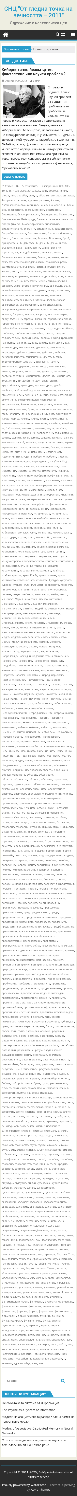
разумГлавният (53, 1050)
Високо (6, 271)
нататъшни (31, 689)
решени (23, 1073)
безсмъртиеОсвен (28, 214)
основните (35, 817)
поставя (32, 888)
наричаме (57, 675)
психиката (37, 1016)
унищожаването (29, 1282)
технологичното (27, 1254)
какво (19, 518)
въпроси (41, 314)
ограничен (60, 779)
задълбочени (45, 433)
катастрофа (8, 523)
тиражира (49, 1254)
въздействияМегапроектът (17, 290)
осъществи (36, 822)
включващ (8, 276)
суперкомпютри (46, 1187)
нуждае (19, 760)
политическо (9, 879)
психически (8, 1021)
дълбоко (7, 390)
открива (46, 827)
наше (15, 703)
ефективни (32, 414)
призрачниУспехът (25, 955)
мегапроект (50, 603)
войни (52, 276)
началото (34, 698)
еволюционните (46, 390)
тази (46, 1235)
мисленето (52, 622)
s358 (31, 195)
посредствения (65, 884)
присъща (21, 969)
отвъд (51, 822)
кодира (12, 537)
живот (53, 418)
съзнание (50, 1206)
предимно (66, 917)
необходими (63, 732)
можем (53, 637)
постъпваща (58, 898)
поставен (7, 888)
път (57, 1026)
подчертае (43, 869)
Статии (9, 186)
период (34, 846)
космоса (25, 570)
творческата (49, 1240)
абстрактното (47, 195)
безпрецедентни (34, 209)
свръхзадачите (62, 1111)
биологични (27, 228)
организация (9, 803)
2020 (37, 190)
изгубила (55, 461)
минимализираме (12, 622)
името (23, 490)
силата (31, 1126)
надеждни (25, 656)
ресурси (44, 1069)
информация (57, 509)
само (23, 1088)
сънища (65, 1211)
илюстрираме (44, 485)
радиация (58, 1031)
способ (41, 1159)
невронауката (10, 717)
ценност (40, 1335)
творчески (64, 1240)
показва (37, 874)
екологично (9, 399)
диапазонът (43, 361)
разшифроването (12, 1054)
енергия (21, 409)
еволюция (64, 390)
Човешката (39, 1354)
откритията (8, 831)
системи (62, 1130)
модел (5, 637)
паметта (6, 846)
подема (68, 855)
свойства (30, 1111)
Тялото (51, 1268)
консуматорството (33, 561)
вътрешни (16, 319)
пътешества (67, 1026)
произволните (29, 998)
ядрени (18, 1363)
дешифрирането (12, 361)
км (39, 532)
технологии (9, 1254)
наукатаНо (57, 689)
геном (66, 323)
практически (9, 907)
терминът (51, 1249)
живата (25, 418)
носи (56, 755)
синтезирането (11, 1130)
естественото (58, 409)
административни (38, 200)
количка (24, 542)
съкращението (44, 1211)
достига (6, 376)
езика (53, 395)
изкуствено (24, 471)
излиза (36, 471)
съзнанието (65, 1206)
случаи (42, 1145)
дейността (34, 352)
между (70, 608)
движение (42, 347)
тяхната (61, 1268)
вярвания (40, 319)
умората (49, 1278)
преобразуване (23, 936)
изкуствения (9, 471)
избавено (39, 456)
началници (64, 694)
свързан (6, 1116)
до (45, 366)
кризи (61, 575)
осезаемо (63, 808)
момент (43, 641)
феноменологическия (15, 1301)
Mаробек (22, 195)
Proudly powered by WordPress (24, 1485)
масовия (32, 599)
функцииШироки (12, 1320)
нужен (28, 760)
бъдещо (52, 243)
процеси (7, 1012)
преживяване (10, 931)
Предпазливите (24, 922)
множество (47, 632)
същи (53, 1230)
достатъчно (60, 371)
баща (70, 205)
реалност (48, 1059)
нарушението (35, 679)
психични (38, 1021)
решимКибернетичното (55, 1078)
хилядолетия (9, 1330)
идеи (41, 452)
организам (32, 798)
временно (17, 281)
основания (56, 812)
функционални (52, 1320)
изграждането (40, 461)
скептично (8, 1135)
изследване (8, 485)
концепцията (50, 566)
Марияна (20, 599)
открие (57, 827)
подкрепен (21, 860)
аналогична (58, 205)
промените (58, 998)
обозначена (61, 770)
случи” (5, 1149)
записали (57, 437)
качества (28, 523)
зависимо (27, 428)
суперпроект (52, 1192)
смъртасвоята (53, 1149)
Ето (22, 414)
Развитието (20, 1040)
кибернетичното (12, 532)
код (4, 537)
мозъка (6, 641)
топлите (12, 1259)
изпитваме (8, 480)
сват (62, 1102)
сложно (64, 1140)
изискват (29, 466)
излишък (63, 471)
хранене (45, 1330)
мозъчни (17, 641)
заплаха (68, 437)
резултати (7, 1069)
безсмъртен (53, 209)
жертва (15, 418)
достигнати (48, 376)
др (19, 380)
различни (63, 1040)
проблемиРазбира (59, 979)
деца (58, 357)
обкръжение (20, 770)
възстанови (50, 309)
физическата (65, 1301)
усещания (25, 1287)
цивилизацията (28, 1339)
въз (52, 285)
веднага (35, 252)
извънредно (22, 461)
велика (58, 252)
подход (6, 869)
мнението (49, 627)
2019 (30, 190)
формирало (46, 1311)
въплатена (64, 309)
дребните (28, 380)
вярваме (29, 319)
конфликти (17, 566)
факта (68, 1292)
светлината (8, 1107)
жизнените (40, 423)
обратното (18, 774)
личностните (25, 589)
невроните (56, 717)
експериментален (28, 399)
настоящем (8, 684)
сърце (5, 1221)
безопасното (15, 209)
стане (46, 1168)
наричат (20, 679)
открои (31, 831)
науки (68, 689)
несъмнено (8, 746)
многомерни (32, 632)
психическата (52, 1016)
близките (65, 233)
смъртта (67, 1149)
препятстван (50, 941)
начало (23, 698)
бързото (7, 247)
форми (33, 1311)
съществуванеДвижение (34, 1230)
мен (25, 613)
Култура (53, 580)
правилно (53, 903)
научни (28, 694)
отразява (7, 841)
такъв (14, 1240)
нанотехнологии (12, 670)
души (49, 385)
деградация (9, 352)
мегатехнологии (11, 608)
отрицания (36, 841)
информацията (11, 513)
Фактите (15, 1297)
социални (52, 1154)
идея (19, 456)
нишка (68, 751)
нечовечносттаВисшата (31, 746)
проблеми (40, 979)
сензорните (37, 1121)
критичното (9, 580)
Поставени (20, 888)
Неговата (28, 722)
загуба (50, 428)
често (54, 1344)
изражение (52, 480)
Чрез (64, 1354)
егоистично (9, 395)
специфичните (10, 1159)
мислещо (65, 622)
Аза (57, 200)
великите (19, 257)
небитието (8, 708)
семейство (22, 1121)
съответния (42, 1216)
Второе (26, 285)
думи (24, 385)
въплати (6, 314)
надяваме (56, 656)
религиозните (29, 1069)
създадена (36, 1202)
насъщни (7, 689)
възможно (8, 295)
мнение (37, 627)
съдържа (50, 1197)
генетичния (54, 323)
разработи (51, 1045)
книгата (46, 532)
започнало (8, 442)
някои (47, 760)
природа (68, 964)
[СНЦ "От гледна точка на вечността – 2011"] (5, 34)
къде (27, 584)
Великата (7, 257)
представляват (43, 926)
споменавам (28, 1159)
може (44, 637)
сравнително (40, 1164)
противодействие (12, 1007)
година (6, 338)
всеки (33, 281)
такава (60, 1235)
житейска (54, 423)
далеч (59, 342)
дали (67, 342)
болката (43, 238)
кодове (22, 537)
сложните (52, 1140)
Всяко (17, 285)
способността (23, 1164)
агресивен (20, 200)
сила (22, 1126)
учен (48, 1292)
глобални (7, 333)
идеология (8, 456)
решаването (9, 1073)
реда (37, 1064)
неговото (62, 722)
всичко (52, 281)
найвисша (57, 660)
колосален (37, 542)
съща (61, 1221)
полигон (61, 874)
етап (69, 409)
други (53, 380)
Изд (64, 461)
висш (15, 271)
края (26, 575)
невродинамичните (41, 713)
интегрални (34, 499)
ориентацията (27, 808)
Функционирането (13, 1325)
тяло (43, 1268)
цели (31, 1335)
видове (51, 266)
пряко (5, 1016)
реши (35, 1078)
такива (69, 1235)
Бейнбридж (28, 219)
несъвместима (55, 741)
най (66, 656)
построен (66, 893)
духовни (40, 385)
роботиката (25, 1083)
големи (26, 338)
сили (39, 1126)
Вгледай (25, 252)
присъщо (34, 969)
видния (41, 266)
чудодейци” (22, 1358)
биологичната (10, 228)
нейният (34, 727)
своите (20, 1111)
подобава (50, 860)
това (64, 1254)
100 (67, 186)
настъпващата (41, 684)
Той (4, 1259)
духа (30, 385)
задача (6, 433)
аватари (61, 195)
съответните (27, 1216)
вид (25, 266)
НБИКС (24, 703)
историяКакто (42, 513)
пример (57, 955)
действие (60, 352)
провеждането (41, 983)
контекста (51, 561)
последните (35, 884)
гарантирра (9, 323)
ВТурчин (37, 285)
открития (67, 827)
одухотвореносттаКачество (30, 784)
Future (63, 190)
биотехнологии (37, 233)
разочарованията (12, 1045)
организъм (55, 803)
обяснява (46, 779)
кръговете (42, 580)
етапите (14, 414)
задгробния (28, 433)
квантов (65, 523)
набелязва (52, 651)
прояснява (46, 1012)
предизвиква (33, 917)
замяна (35, 437)
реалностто (62, 1059)
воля (60, 276)
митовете (25, 627)
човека (34, 1349)
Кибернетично (52, 528)
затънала (31, 442)
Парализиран (21, 846)
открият (21, 831)
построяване (42, 898)
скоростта (30, 1135)
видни (32, 266)
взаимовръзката (11, 266)
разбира (33, 1035)
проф (44, 1007)
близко (6, 238)
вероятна (53, 257)
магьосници (42, 594)
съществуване (10, 1230)
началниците (9, 698)
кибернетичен (10, 528)
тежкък (20, 1244)
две (15, 347)
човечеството (58, 1349)
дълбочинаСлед (23, 390)
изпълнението (35, 480)
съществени (9, 1225)
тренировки (9, 1263)
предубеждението (63, 926)
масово (43, 599)
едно (45, 395)
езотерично (65, 395)
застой (20, 442)
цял (69, 1339)
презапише (33, 931)
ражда (22, 1035)
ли (3, 589)
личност (11, 589)
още (65, 841)
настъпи (55, 684)
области (47, 770)
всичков (62, 281)
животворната (10, 423)
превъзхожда (51, 907)
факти (5, 1297)
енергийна (8, 409)
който (47, 537)
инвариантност (11, 494)
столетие (61, 1173)
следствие (7, 1140)
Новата (32, 755)
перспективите (10, 850)
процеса (64, 1007)
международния (11, 613)
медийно (40, 608)
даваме (43, 342)
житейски (67, 423)
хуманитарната (61, 1330)
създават (23, 1202)
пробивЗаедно (35, 974)
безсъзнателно (11, 219)
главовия (39, 328)
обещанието (45, 765)
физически (8, 1306)
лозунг (17, 594)
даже (52, 342)
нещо (70, 746)
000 (61, 186)
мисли (5, 627)
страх (25, 1178)
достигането (33, 376)
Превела (23, 907)
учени (56, 1292)
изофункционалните (59, 475)
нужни (38, 760)
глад (48, 328)
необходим (47, 732)
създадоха (8, 1206)
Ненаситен (18, 732)
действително (33, 357)
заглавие (40, 428)
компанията (28, 547)
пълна (19, 1026)
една (38, 395)
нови (41, 755)
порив (61, 879)
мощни (33, 646)
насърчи (67, 684)
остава (5, 822)
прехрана (32, 950)
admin (36, 80)
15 (10, 190)
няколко (57, 760)
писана (25, 850)
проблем (62, 974)
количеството (10, 542)
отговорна (8, 827)
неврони (43, 717)
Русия (37, 1083)
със (12, 1221)
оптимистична (63, 793)
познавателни (10, 874)
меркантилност (38, 613)
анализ (45, 205)
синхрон (26, 1130)
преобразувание (12, 941)
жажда (5, 418)
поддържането (54, 855)
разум (38, 1050)
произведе (39, 993)
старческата (59, 1168)
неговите (40, 722)
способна (7, 1164)
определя (48, 793)
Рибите (6, 1083)
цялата (6, 1344)
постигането (9, 893)
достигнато (63, 376)
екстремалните (11, 404)
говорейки (36, 333)
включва (36, 271)
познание (26, 874)
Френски (32, 1316)
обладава (35, 770)
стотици (6, 1178)
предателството (40, 912)
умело (39, 1278)
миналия (48, 618)
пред (26, 912)
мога (59, 632)
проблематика (24, 979)
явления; (7, 1363)
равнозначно (43, 1031)
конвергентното (11, 556)
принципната (39, 964)
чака (14, 1344)
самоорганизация (57, 1088)
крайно (6, 575)
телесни (38, 1244)
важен (19, 247)
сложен (19, 1140)
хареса (45, 1325)
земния (44, 447)
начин (46, 698)
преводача (36, 907)
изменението (25, 475)
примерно (8, 960)
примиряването (25, 960)
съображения (10, 1216)
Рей (17, 1069)
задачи (15, 433)
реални (26, 1059)
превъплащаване (12, 912)
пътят (21, 1031)
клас (25, 532)
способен (52, 1159)
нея (4, 751)
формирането (62, 1311)
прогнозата (58, 983)
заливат (16, 437)
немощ (6, 732)
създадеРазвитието (55, 1202)
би (71, 219)
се (54, 1116)
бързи (62, 243)
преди (54, 912)
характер (34, 1325)
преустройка (32, 945)
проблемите (9, 983)
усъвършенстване (33, 1292)
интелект (47, 499)
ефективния (47, 414)
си (3, 1126)
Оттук (48, 841)
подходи (17, 869)
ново (49, 755)
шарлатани (37, 1358)
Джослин (28, 361)
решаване (57, 1069)
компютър (24, 551)
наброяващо (9, 656)
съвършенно (25, 1197)
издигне (6, 466)
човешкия (53, 1354)
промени (44, 998)
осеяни (6, 812)
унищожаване (10, 1282)
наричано (8, 679)
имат (5, 490)
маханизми (8, 603)
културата (65, 580)
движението (57, 347)
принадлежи (43, 960)
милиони (36, 618)
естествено (42, 409)
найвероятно (42, 660)
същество (39, 1225)
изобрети (40, 475)
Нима (59, 751)
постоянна (52, 893)
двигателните (27, 347)
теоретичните (25, 1249)
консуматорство (11, 561)
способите (66, 1159)
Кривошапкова (47, 575)
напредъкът (48, 670)
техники (63, 1249)
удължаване (9, 1278)
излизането (49, 471)
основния (48, 817)
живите (44, 418)
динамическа (10, 366)
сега (66, 1116)
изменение (8, 475)
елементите (61, 404)
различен (50, 1040)
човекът (44, 1349)
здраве (69, 442)
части (21, 1344)
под (41, 855)
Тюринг (30, 1268)
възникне (25, 300)
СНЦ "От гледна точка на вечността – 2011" (38, 12)
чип (70, 1344)
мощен (23, 646)
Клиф (33, 532)
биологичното (63, 228)
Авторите (7, 200)
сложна (29, 1140)
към (33, 584)
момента (55, 641)
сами (16, 1088)
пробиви (50, 974)
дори (28, 371)
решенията (24, 1078)
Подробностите (26, 865)
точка (22, 1259)
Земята (55, 447)
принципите (22, 964)
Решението (48, 1073)
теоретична (9, 1249)
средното (7, 1168)
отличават (43, 831)
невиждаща (23, 708)
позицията (57, 869)
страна (17, 1178)
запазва (45, 437)
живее (34, 418)
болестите (30, 238)
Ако (23, 205)
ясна (34, 1363)
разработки (9, 1050)
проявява (32, 1012)
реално (36, 1059)
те (13, 1244)
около (15, 789)
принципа (8, 964)
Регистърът (26, 1064)
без (4, 209)
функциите (58, 1316)
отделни (35, 827)
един (20, 395)
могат (66, 632)
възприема (39, 300)
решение (34, 1073)
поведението (54, 850)
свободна (50, 1107)
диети (54, 361)
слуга (33, 1145)
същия (62, 1230)
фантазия (27, 1297)
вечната (13, 262)
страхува (35, 1178)
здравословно (10, 447)
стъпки (32, 1183)
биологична (52, 224)
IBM (13, 195)
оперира (7, 793)
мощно (43, 646)
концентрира (34, 566)
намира (48, 665)
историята (58, 513)
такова (5, 1240)
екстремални (48, 399)
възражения (34, 309)
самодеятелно (36, 1088)
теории (39, 1249)
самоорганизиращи (39, 1097)
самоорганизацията (14, 1092)
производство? (10, 998)
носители (7, 760)
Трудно (31, 1263)
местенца (54, 613)
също (19, 1235)
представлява (25, 926)
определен (34, 793)
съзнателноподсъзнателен (18, 1211)
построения (26, 898)
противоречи (32, 1007)
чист (4, 1349)
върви (64, 314)
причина (7, 974)
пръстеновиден (63, 1012)
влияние (35, 276)
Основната (20, 817)
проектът (26, 993)
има (61, 485)
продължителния (51, 988)
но (11, 755)
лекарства (66, 584)
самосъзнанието (31, 1102)
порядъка (21, 884)
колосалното (52, 542)
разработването (34, 1045)
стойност (49, 1173)
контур (6, 566)
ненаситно (32, 732)
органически (9, 808)
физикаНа (51, 1301)
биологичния (45, 228)
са (10, 1088)
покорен (49, 874)
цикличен (44, 1339)
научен (6, 694)
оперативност (56, 789)
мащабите (23, 603)
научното (50, 694)
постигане (60, 888)
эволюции (56, 1358)
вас (16, 252)
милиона (23, 618)
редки (58, 1064)
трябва (42, 1263)
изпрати (20, 480)
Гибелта (15, 328)
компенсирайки (46, 547)
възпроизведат (56, 300)
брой (66, 238)
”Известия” (31, 186)
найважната (9, 660)
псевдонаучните (20, 1016)
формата (22, 1311)
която (34, 570)
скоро (19, 1135)
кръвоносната (25, 580)
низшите (49, 751)
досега (36, 371)
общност (34, 779)
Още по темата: (14, 176)
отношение (58, 831)
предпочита (59, 922)
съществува (53, 1225)
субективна (44, 1183)
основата (7, 817)
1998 (16, 190)
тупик (55, 1263)
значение (20, 452)
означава (65, 784)
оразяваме (8, 798)
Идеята (27, 456)
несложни (39, 741)
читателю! (14, 1349)
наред (46, 675)
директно (24, 366)
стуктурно (20, 1183)
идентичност (53, 452)
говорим (60, 333)
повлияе (33, 855)
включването (50, 271)
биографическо (11, 224)
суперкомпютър (33, 1192)
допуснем (17, 371)
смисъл (30, 1149)
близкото (17, 238)
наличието (23, 665)
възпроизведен (29, 304)
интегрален (18, 499)
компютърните (55, 551)
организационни (51, 798)
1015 (4, 190)
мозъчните (30, 641)
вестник (65, 257)
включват (64, 271)
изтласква (22, 485)
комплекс (62, 547)
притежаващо (63, 969)
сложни (40, 1140)
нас (47, 679)
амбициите (33, 205)
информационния (37, 509)
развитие (7, 1040)
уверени (24, 1273)
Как (13, 518)
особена (61, 817)
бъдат (23, 243)
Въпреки (18, 314)
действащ (47, 352)
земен (23, 447)
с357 (4, 1088)
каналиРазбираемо (44, 518)
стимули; (37, 1173)
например (62, 670)
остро (24, 822)
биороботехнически (14, 233)
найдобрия (8, 665)
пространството (36, 1002)
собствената (9, 1154)
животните (26, 423)
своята (48, 1111)
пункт (5, 1026)
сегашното (8, 1121)
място (36, 651)
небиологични (62, 703)
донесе (6, 371)
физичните (34, 1306)
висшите (25, 271)
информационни (56, 504)
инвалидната (54, 490)
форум (22, 1316)
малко (63, 594)
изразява (66, 480)
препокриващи (32, 941)
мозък (62, 637)
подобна (63, 860)
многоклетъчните (12, 632)
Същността (8, 1235)
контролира (65, 561)
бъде (32, 243)
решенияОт (9, 1078)
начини (66, 698)
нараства (20, 675)
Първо (49, 1026)
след (40, 1135)
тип (40, 1254)
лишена (6, 594)
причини (19, 974)
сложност (7, 1145)
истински (26, 513)
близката (53, 233)
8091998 (53, 190)
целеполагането (17, 1335)
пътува (5, 1031)
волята (69, 276)
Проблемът (24, 983)
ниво (23, 751)
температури (51, 1244)
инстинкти (67, 494)
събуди (65, 1192)
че (39, 1344)
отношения (29, 836)
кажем (5, 518)
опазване (25, 789)
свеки (70, 1102)
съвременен (9, 1197)
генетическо (24, 323)
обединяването (11, 765)
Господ (55, 338)
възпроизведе (10, 304)
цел (4, 1335)
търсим (19, 1268)
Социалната (38, 1154)
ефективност (63, 414)
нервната (26, 741)
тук (49, 1263)
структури (7, 1183)
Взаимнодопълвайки (32, 262)
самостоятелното (63, 1097)
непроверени (51, 736)
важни (36, 247)
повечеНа (7, 855)
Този (71, 1254)
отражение (59, 836)
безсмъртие (9, 214)
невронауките (28, 717)
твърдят (6, 1244)
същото (29, 1235)
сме (13, 1149)
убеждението (10, 1273)
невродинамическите (14, 713)
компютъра (38, 551)
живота (62, 418)
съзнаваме (22, 1206)
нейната (23, 727)
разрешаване (25, 1050)
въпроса (30, 314)
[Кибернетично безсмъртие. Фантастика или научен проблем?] (24, 87)
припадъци (55, 964)
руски (45, 1083)
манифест (7, 599)
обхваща (32, 774)
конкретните (44, 556)
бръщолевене (10, 243)
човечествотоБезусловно (16, 1354)
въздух (51, 290)
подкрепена (36, 860)
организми (40, 803)
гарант (52, 319)
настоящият (24, 684)
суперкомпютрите (12, 1192)
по (32, 850)
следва (48, 1135)
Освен (51, 808)
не (31, 703)
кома (65, 542)
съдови (39, 1197)
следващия (60, 1135)
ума (32, 1278)
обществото (46, 774)
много (60, 627)
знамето (66, 447)
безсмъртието (49, 214)
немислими (60, 727)
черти (45, 1344)
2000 (23, 190)
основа (16, 812)
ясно (41, 1363)
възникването (10, 300)
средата (62, 1164)
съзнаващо (36, 1206)
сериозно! (65, 1121)
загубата (61, 428)
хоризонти (32, 1330)
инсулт (6, 499)
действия (48, 357)
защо (51, 442)
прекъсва (7, 936)
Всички (42, 281)
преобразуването (44, 936)
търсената (8, 1268)
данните (7, 347)
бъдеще (41, 243)
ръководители (58, 1083)
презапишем (48, 931)
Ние (39, 751)
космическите (10, 570)
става (39, 1168)
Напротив (7, 675)
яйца (27, 1363)
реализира (55, 1054)
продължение (10, 988)
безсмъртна (66, 214)
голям (35, 338)
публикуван (67, 1021)
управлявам (63, 1282)
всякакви (7, 285)
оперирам (20, 793)
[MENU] (73, 34)
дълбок (58, 385)
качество (40, 523)
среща (30, 1168)
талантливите (27, 1240)
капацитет (63, 518)
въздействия (62, 285)
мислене (39, 622)
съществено (25, 1225)
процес (53, 1007)
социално (65, 1154)
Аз (52, 200)
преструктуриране (12, 945)
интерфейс (38, 504)
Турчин (64, 1263)
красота (17, 575)
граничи (21, 342)
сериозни (51, 1121)
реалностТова (10, 1064)
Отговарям (63, 822)
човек (25, 1349)
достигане (18, 376)
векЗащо (47, 252)
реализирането (11, 1059)
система (38, 1130)
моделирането (30, 637)
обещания (60, 765)
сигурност (12, 1126)
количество (59, 537)
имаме (69, 485)
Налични (36, 665)
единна (29, 395)
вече (4, 262)
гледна (57, 328)
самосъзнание (10, 1102)
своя (39, 1111)
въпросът (53, 314)
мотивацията (9, 646)
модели (15, 637)
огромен (7, 784)
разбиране (46, 1035)
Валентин (57, 247)
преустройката (50, 945)
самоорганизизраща (39, 1092)
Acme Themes (40, 1489)
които (39, 537)
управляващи (10, 1287)
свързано (31, 1116)
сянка (38, 1235)
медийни (28, 608)
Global (5, 195)
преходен (19, 950)
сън (56, 1211)
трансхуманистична (59, 1259)
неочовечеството (12, 736)
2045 (44, 190)
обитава (6, 770)
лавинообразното (48, 584)
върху (5, 319)
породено (8, 884)
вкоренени (21, 276)
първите (29, 1026)
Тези (29, 1244)
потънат (32, 903)
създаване (63, 1197)
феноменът (36, 1301)
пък (12, 1026)
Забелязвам (13, 428)
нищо (5, 755)
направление (31, 670)
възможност (23, 295)
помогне (24, 879)
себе (59, 1116)
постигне (23, 893)
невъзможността (12, 722)
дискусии (37, 366)
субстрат (7, 1187)
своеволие (8, 1111)
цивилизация (9, 1339)
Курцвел (18, 584)
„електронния (49, 186)
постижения (37, 893)
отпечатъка (44, 836)
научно (39, 694)
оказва (6, 789)
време (5, 281)
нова (24, 755)
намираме (60, 665)
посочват (49, 884)
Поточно (21, 903)
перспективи (64, 846)
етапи (5, 414)
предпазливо (42, 922)
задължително (63, 433)
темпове (66, 1244)
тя (37, 1268)
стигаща (26, 1173)
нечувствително (55, 746)
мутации (26, 651)
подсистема (44, 865)
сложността (21, 1145)
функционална (32, 1320)
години (16, 338)
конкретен (29, 556)
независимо (9, 727)
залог (26, 437)
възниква (55, 295)
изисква (17, 466)
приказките (45, 955)
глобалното (22, 333)
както (27, 518)
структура (47, 1178)
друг (37, 380)
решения (62, 1073)
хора (21, 1330)
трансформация (36, 1259)
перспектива (48, 846)
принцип (58, 960)
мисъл (14, 627)
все (26, 281)
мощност (54, 646)
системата (50, 1130)
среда (53, 1164)
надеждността (40, 656)
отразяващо (21, 841)
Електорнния (29, 404)
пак (72, 841)
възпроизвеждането (14, 309)
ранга (27, 1054)
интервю (25, 504)
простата (20, 1002)
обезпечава (29, 765)
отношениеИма (11, 836)
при (41, 950)
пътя (13, 1031)
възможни (63, 290)
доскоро (47, 371)
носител (65, 755)
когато (67, 532)
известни (63, 456)
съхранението (48, 1221)
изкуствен (60, 466)
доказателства (57, 366)
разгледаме (36, 1040)
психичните (52, 1021)
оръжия (42, 808)
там (38, 1240)
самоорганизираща (14, 1097)
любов (26, 594)
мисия (28, 622)
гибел (5, 328)
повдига (40, 850)
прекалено (64, 931)
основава (27, 812)
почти (42, 903)
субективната (60, 1183)
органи (20, 798)
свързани (18, 1116)
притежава (47, 969)
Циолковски (59, 1339)
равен (29, 1031)
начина (55, 698)
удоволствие (59, 1273)
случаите (52, 1145)
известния (8, 461)
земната (34, 447)
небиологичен (43, 703)
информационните (13, 509)
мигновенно (9, 618)
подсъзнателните (62, 865)
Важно (46, 247)
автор (70, 195)
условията (49, 1287)
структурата (61, 1178)
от (45, 822)
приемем (7, 955)
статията (7, 1173)
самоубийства (50, 1102)
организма (25, 803)
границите (8, 342)
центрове (65, 1335)
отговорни (22, 827)
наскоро (56, 679)
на (42, 651)
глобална (67, 328)
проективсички (11, 993)
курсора (6, 584)
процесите (19, 1012)
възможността (40, 295)
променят (7, 1002)
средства (20, 1168)
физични (21, 1306)
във (46, 285)
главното (26, 328)
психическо (24, 1021)
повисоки (20, 855)
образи (6, 774)
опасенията (40, 789)
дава (34, 342)
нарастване (34, 675)
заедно (6, 437)
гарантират (64, 319)
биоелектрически (32, 224)
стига (16, 1173)
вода (44, 276)
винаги (61, 266)
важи (28, 247)
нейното (46, 727)
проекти (67, 988)
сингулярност (51, 1126)
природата (8, 969)
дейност (22, 352)
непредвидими (32, 736)
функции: (44, 1316)
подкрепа (7, 860)
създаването (9, 1202)
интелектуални (63, 499)
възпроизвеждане (50, 304)
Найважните (25, 660)
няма (67, 760)
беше (64, 219)
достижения (9, 380)
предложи (8, 922)
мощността (8, 651)
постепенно (46, 888)
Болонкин (55, 238)
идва (34, 452)
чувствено (7, 1358)
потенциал (8, 903)
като (19, 523)
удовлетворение (40, 1273)
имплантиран (37, 490)
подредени (8, 865)
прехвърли (67, 945)
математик (55, 599)
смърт (40, 1149)
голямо (45, 338)
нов (17, 755)
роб (14, 1083)
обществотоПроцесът (14, 779)
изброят (51, 456)
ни (9, 751)
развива (59, 1035)
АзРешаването (10, 205)
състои (20, 1221)
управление (48, 1282)
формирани (9, 1316)
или (32, 485)
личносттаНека (57, 589)
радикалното (9, 1035)
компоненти (9, 551)
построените (9, 898)
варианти (7, 252)
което (31, 537)
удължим (23, 1278)
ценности (52, 1335)
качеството (53, 523)
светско (20, 1107)
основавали (42, 812)
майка (54, 594)
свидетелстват (35, 1107)
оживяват (52, 784)
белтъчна (54, 219)
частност (31, 1344)
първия (40, 1026)
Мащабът (36, 603)
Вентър (42, 257)
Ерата (31, 409)
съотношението (60, 1216)
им (55, 485)
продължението (29, 988)
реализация (40, 1054)
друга (45, 380)
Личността (40, 589)
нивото (31, 751)
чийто (62, 1344)
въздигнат (40, 290)
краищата (45, 570)
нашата (6, 703)
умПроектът (63, 1278)
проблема (8, 979)
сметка (21, 1149)
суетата (31, 1187)
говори (49, 333)
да (28, 342)
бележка (42, 219)
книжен (57, 532)
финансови (8, 1311)
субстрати (19, 1187)
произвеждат (55, 993)
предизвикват (50, 917)
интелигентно (10, 504)
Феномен (55, 1297)
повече (67, 850)
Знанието (7, 452)
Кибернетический (31, 528)
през (22, 931)
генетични (40, 323)
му (18, 651)
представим (9, 926)
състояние (32, 1221)
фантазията (41, 1297)
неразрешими (10, 741)
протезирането (56, 1002)
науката (44, 689)
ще (47, 1358)
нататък (18, 689)
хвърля (55, 1325)
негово (52, 722)
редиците (47, 1064)
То (58, 1254)
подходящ (29, 869)
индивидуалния (49, 494)
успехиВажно (65, 1287)
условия (37, 1287)
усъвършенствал (11, 1292)
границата (67, 338)
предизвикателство (13, 917)
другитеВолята (10, 385)
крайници (59, 570)
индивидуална (30, 494)
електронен (45, 404)
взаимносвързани (57, 262)
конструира (60, 556)
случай (63, 1145)
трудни (22, 1263)
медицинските (56, 608)
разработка (67, 1045)
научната (17, 694)
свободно (63, 1107)
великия (31, 257)
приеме (69, 950)
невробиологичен (42, 708)
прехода (7, 950)
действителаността (13, 357)
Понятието (50, 879)
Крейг (33, 575)
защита (42, 442)
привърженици (54, 950)
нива (15, 751)
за (3, 428)
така (52, 1235)
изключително (44, 466)
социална (23, 1154)
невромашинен (63, 713)
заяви (59, 442)
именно (14, 490)
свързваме (45, 1116)
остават (15, 822)
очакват (57, 841)
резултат (69, 1064)
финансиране (51, 1306)
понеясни (36, 879)
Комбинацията (10, 547)
